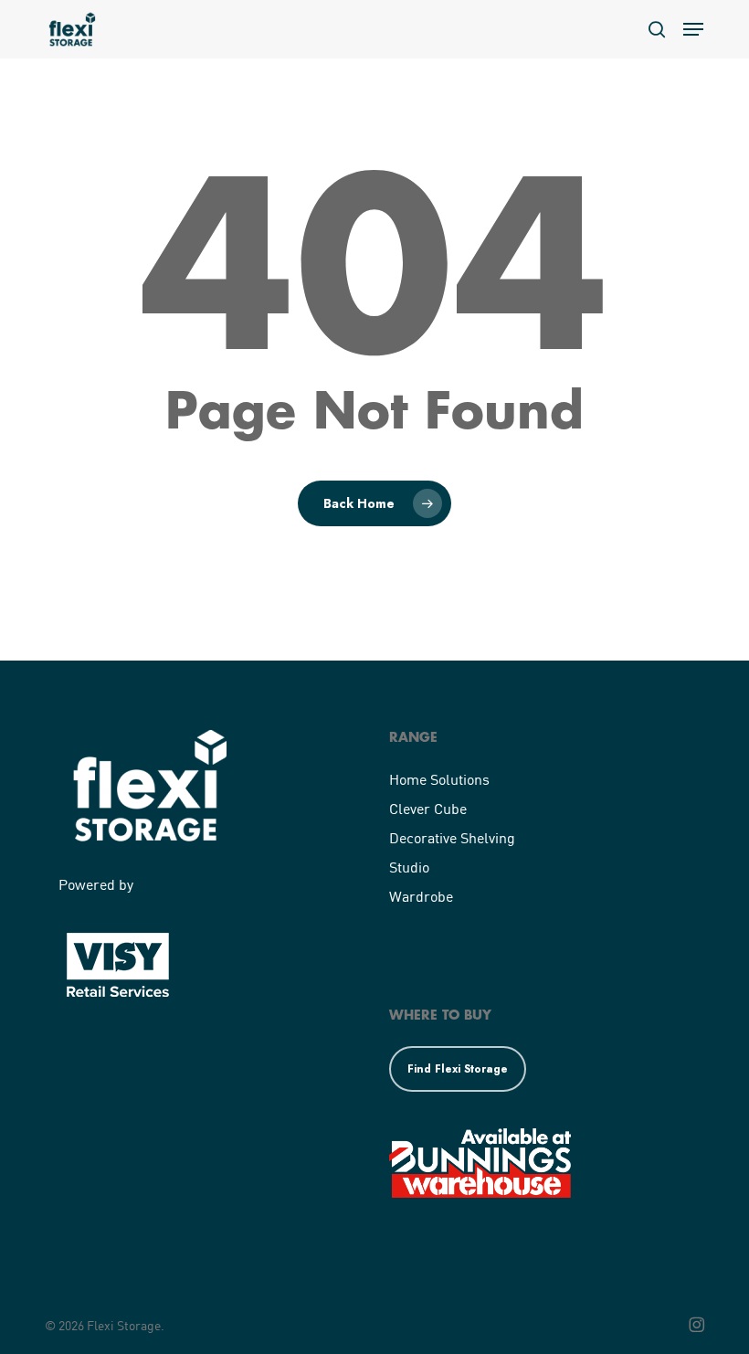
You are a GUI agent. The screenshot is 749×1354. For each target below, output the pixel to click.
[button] (693, 29)
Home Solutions (439, 779)
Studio (409, 866)
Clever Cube (428, 808)
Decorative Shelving (452, 837)
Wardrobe (421, 895)
